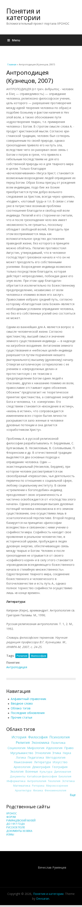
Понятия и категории (23, 14)
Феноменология (55, 790)
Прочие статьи (21, 717)
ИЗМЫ (10, 834)
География (59, 767)
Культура (46, 771)
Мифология (35, 748)
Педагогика (36, 757)
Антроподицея (16, 667)
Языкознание (23, 762)
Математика (21, 785)
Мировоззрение (57, 785)
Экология (17, 771)
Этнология (43, 753)
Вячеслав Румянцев (52, 867)
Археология (22, 767)
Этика (56, 753)
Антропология (36, 781)
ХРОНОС (11, 813)
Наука (67, 753)
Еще (73, 795)
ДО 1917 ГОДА (15, 824)
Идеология (54, 748)
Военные (31, 771)
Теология (54, 781)
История (19, 737)
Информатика (16, 781)
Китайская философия (42, 776)
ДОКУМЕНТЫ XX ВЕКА (19, 831)
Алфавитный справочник (28, 699)
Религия (22, 656)
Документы (17, 776)
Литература (42, 762)
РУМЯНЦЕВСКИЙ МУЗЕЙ (21, 820)
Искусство (60, 762)
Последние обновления (28, 713)
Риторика (38, 785)
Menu (16, 40)
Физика (38, 790)
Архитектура (23, 790)
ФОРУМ (11, 817)
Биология (65, 776)
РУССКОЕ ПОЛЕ (15, 827)
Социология (16, 748)
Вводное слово (22, 703)
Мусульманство (21, 753)
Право (69, 748)
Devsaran (42, 899)
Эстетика (68, 781)
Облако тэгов (20, 708)
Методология (55, 757)
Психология (59, 737)
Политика (58, 742)
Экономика (40, 742)
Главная (11, 64)
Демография (41, 767)
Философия (38, 656)
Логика (21, 757)
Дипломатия (62, 771)
